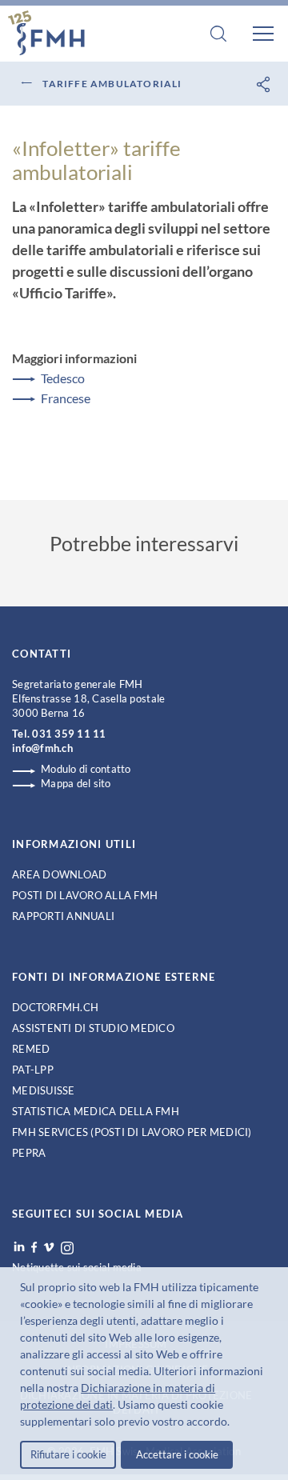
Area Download (59, 874)
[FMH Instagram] (68, 1248)
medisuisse (43, 1090)
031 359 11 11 (69, 733)
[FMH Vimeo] (49, 1247)
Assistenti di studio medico (93, 1028)
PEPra (29, 1152)
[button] (234, 1423)
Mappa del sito (76, 783)
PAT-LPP (33, 1069)
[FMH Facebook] (34, 1247)
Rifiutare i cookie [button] (68, 1454)
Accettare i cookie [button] (177, 1454)
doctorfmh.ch (55, 1007)
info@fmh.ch (42, 748)
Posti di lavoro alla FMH (85, 895)
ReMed (31, 1048)
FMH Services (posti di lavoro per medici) (132, 1132)
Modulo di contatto (86, 768)
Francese (65, 398)
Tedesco (63, 378)
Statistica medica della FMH (95, 1111)
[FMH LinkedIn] (19, 1247)
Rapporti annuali (63, 916)
